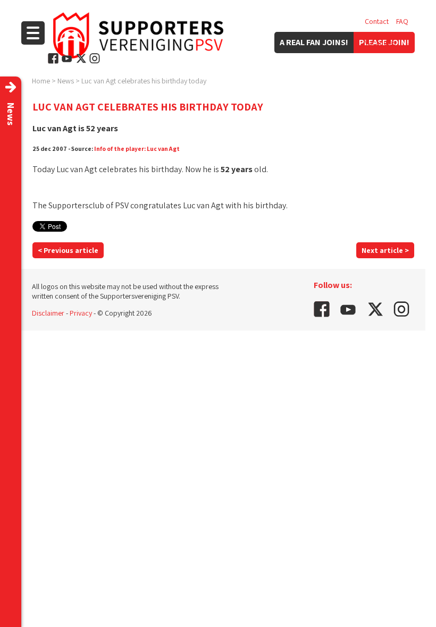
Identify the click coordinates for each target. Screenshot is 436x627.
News (65, 81)
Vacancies (380, 42)
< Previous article (68, 250)
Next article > (385, 250)
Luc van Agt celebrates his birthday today (143, 81)
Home (41, 81)
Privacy (81, 313)
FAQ (402, 21)
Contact (377, 21)
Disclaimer (48, 313)
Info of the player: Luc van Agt (137, 148)
